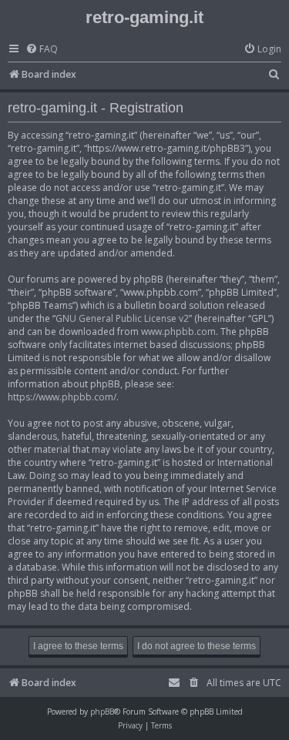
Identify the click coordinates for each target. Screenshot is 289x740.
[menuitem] (41, 49)
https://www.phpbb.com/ (62, 396)
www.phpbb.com (178, 331)
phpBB (102, 711)
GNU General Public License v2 (122, 318)
